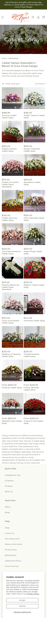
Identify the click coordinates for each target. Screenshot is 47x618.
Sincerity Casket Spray (12, 388)
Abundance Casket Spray (32, 183)
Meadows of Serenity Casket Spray (11, 355)
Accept (22, 600)
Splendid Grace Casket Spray (12, 422)
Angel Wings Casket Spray (33, 252)
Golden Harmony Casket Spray (9, 219)
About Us (9, 491)
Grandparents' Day (12, 475)
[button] (33, 17)
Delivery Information (13, 544)
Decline (22, 606)
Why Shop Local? (12, 539)
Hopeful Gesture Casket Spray (9, 150)
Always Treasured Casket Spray (32, 150)
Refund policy (10, 555)
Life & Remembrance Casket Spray (11, 252)
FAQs (7, 528)
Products (9, 486)
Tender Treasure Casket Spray (34, 116)
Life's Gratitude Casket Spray (34, 219)
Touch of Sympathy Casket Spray (10, 322)
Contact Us (9, 533)
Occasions (9, 481)
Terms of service (12, 566)
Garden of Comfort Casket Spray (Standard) (10, 184)
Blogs (7, 512)
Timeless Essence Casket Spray (32, 355)
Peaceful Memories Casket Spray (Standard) (10, 287)
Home (4, 58)
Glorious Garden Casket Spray (9, 116)
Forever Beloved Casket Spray (31, 389)
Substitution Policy (13, 561)
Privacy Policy (33, 594)
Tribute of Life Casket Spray (33, 422)
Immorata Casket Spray (34, 321)
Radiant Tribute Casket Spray (34, 286)
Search (8, 507)
